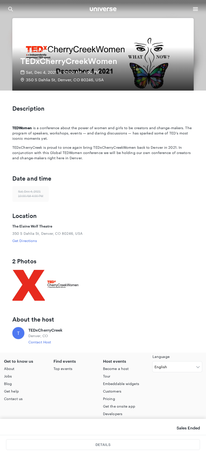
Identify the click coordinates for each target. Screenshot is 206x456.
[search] (10, 9)
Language (161, 356)
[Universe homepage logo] (103, 10)
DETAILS (103, 444)
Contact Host (39, 342)
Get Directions (24, 241)
